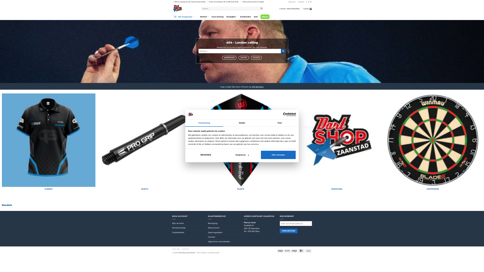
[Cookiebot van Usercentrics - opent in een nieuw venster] (285, 114)
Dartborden (245, 17)
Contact (301, 2)
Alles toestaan (278, 155)
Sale (256, 17)
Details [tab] (242, 123)
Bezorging (213, 223)
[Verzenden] (261, 9)
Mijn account (178, 223)
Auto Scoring (217, 17)
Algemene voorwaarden (219, 241)
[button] (289, 8)
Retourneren (214, 228)
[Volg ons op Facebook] (306, 2)
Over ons (292, 2)
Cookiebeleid (178, 232)
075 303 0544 (258, 87)
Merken (203, 17)
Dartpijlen (231, 17)
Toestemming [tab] (204, 123)
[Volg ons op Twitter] (311, 2)
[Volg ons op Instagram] (308, 2)
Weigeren (205, 155)
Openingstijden (215, 232)
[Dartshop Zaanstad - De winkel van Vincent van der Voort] (184, 8)
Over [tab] (280, 123)
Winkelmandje (179, 228)
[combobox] (232, 9)
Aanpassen (240, 155)
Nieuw (265, 17)
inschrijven (288, 231)
